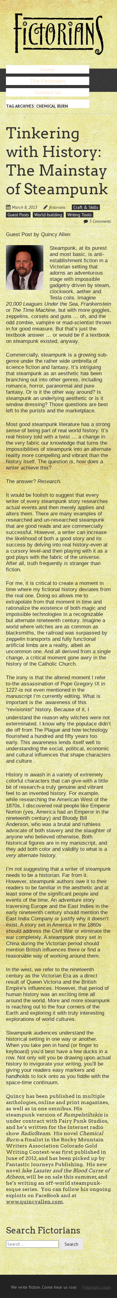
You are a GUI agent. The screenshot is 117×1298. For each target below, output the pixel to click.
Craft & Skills (85, 207)
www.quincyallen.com (34, 1202)
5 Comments (100, 221)
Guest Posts (18, 215)
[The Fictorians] (58, 52)
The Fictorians (48, 80)
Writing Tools (79, 215)
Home (48, 69)
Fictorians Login (96, 1287)
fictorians (57, 207)
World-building (48, 215)
